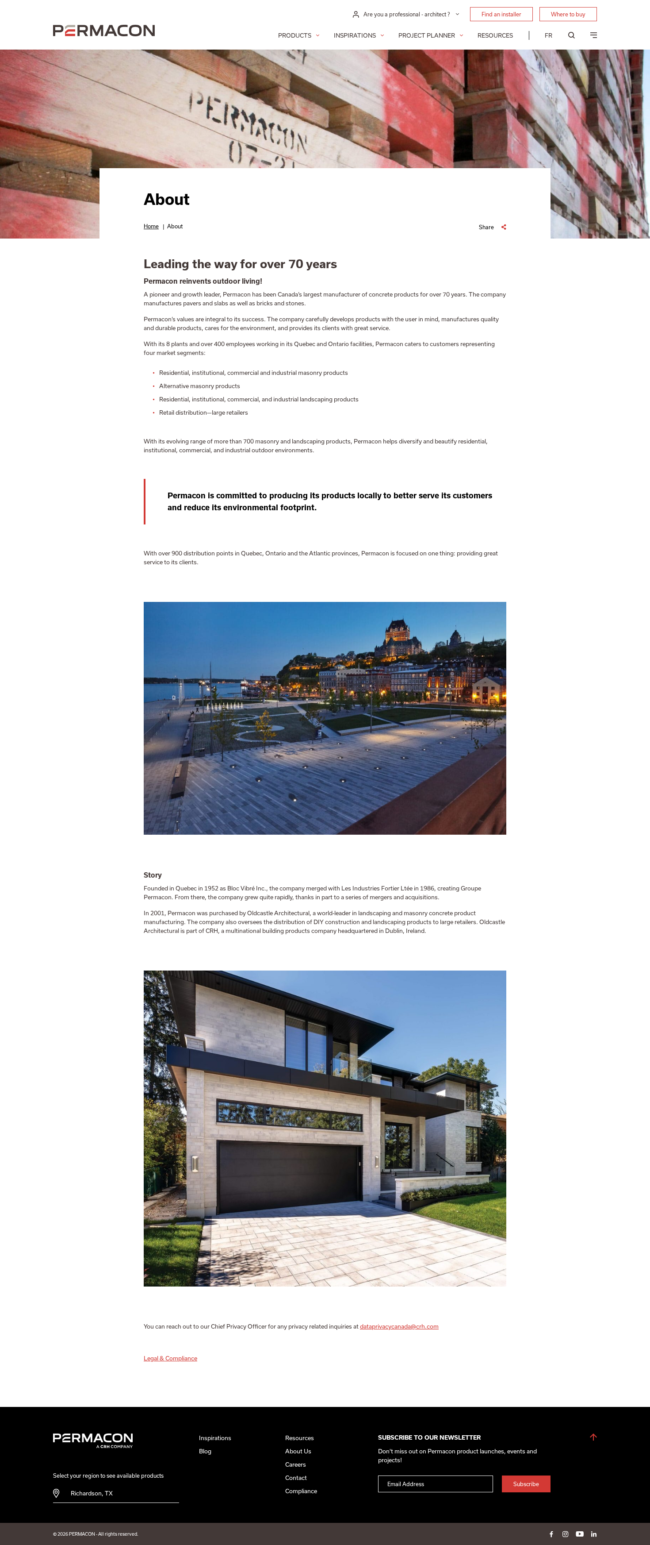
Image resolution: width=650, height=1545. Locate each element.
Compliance (301, 1491)
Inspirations (355, 35)
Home (151, 226)
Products (294, 35)
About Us (298, 1451)
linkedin (594, 1534)
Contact (296, 1477)
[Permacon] (104, 32)
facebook (551, 1534)
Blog (205, 1451)
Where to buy (568, 14)
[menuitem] (548, 35)
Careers (295, 1464)
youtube (580, 1534)
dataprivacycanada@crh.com (399, 1326)
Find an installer (501, 14)
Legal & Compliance (170, 1358)
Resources (495, 35)
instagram (565, 1534)
